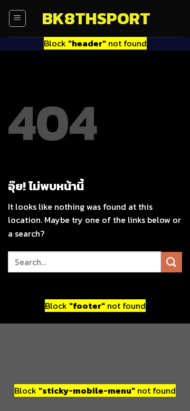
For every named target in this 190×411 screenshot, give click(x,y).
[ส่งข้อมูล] (171, 262)
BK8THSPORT (95, 18)
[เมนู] (17, 18)
